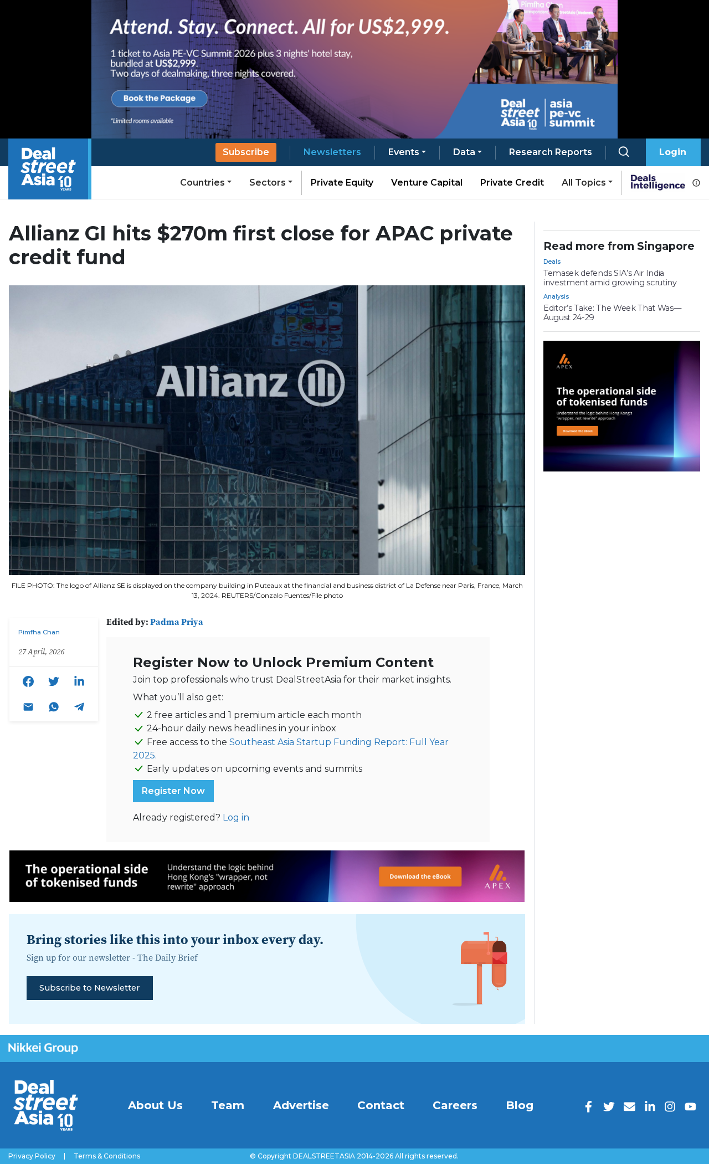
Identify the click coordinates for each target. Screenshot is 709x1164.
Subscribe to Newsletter (89, 988)
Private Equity (342, 182)
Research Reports (550, 152)
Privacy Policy (31, 1156)
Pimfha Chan (39, 632)
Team (227, 1105)
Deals (552, 261)
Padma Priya (176, 622)
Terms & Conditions (107, 1156)
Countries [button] (202, 182)
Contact (380, 1105)
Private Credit (512, 182)
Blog (519, 1105)
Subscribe (246, 152)
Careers (455, 1105)
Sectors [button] (267, 182)
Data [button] (464, 152)
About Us (155, 1105)
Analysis (556, 296)
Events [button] (403, 152)
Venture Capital (427, 182)
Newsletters (332, 152)
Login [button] (672, 152)
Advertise (301, 1105)
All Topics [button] (584, 182)
